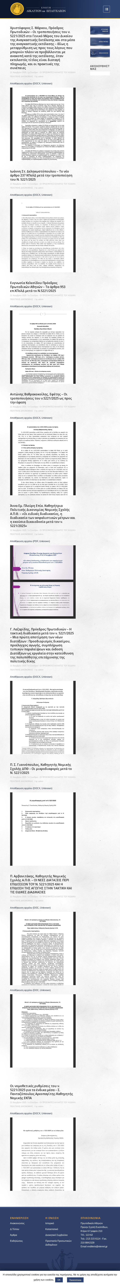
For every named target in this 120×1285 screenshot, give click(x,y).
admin (40, 76)
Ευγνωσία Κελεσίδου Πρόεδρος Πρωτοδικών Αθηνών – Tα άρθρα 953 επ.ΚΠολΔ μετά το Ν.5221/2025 (37, 287)
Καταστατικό (52, 1229)
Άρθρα (13, 1235)
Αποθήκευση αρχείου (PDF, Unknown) (30, 541)
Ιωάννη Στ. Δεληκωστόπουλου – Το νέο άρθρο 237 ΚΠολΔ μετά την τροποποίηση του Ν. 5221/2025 (41, 175)
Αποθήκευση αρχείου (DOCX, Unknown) (31, 83)
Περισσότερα (75, 1280)
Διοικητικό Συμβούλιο (56, 1235)
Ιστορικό (49, 1223)
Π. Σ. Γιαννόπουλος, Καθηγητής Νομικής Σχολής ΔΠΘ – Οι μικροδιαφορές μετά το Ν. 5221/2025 (41, 769)
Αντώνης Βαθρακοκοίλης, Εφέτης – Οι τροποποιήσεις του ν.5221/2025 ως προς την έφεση (41, 398)
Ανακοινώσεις (17, 1223)
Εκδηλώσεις (16, 1241)
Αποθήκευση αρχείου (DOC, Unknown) (30, 907)
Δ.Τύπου (14, 1229)
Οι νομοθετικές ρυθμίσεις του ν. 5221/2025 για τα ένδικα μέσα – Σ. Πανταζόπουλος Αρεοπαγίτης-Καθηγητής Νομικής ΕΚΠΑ (41, 1092)
